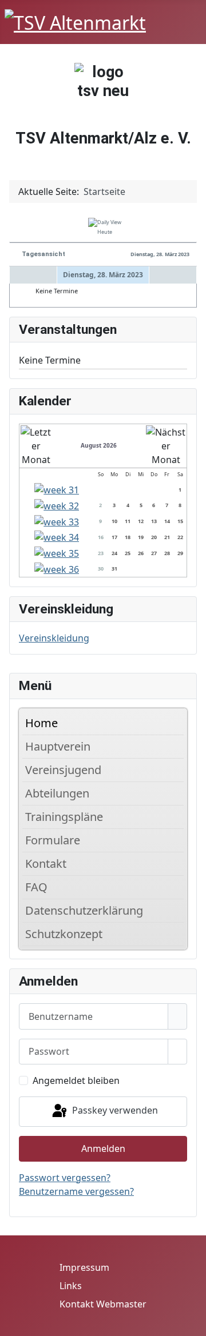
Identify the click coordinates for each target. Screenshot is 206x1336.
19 (141, 537)
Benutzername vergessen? (76, 1191)
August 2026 (99, 445)
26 (141, 553)
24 (114, 553)
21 (167, 537)
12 (141, 521)
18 (127, 537)
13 (154, 521)
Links (71, 1285)
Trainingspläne (64, 816)
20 (154, 537)
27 (154, 553)
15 (180, 521)
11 (127, 521)
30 (101, 568)
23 (101, 553)
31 (114, 568)
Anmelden (103, 1148)
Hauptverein (57, 746)
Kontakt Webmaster (103, 1304)
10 (114, 521)
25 (127, 553)
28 (167, 553)
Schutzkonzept (63, 934)
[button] (178, 746)
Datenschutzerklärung (84, 910)
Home (41, 723)
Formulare (52, 840)
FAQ (36, 887)
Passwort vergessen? (64, 1177)
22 (180, 537)
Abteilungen (57, 793)
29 (180, 553)
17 (114, 537)
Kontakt (45, 863)
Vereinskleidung (54, 638)
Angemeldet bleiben (76, 1080)
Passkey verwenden (114, 1110)
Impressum (84, 1267)
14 (167, 521)
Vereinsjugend (63, 769)
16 (101, 537)
